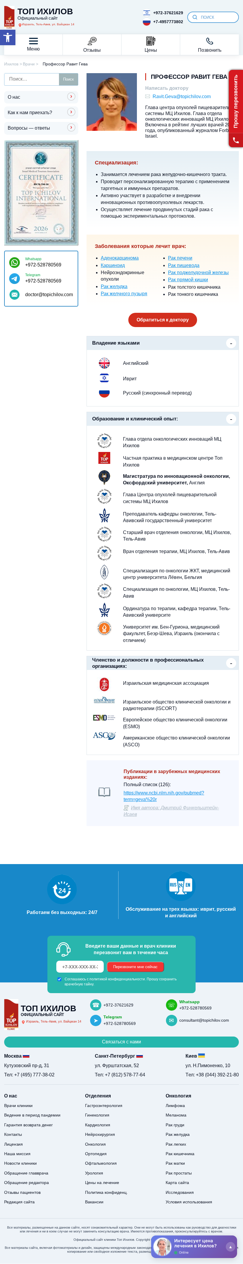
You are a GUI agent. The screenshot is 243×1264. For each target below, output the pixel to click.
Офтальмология (101, 1163)
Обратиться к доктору (163, 319)
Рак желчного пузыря (124, 293)
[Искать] (195, 17)
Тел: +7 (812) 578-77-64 (120, 1074)
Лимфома (175, 1105)
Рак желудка (114, 286)
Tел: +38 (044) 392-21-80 (212, 1074)
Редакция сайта (19, 1201)
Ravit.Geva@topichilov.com (182, 96)
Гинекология (97, 1115)
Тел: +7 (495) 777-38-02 (29, 1074)
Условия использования (189, 1201)
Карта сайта (177, 1182)
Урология (94, 1173)
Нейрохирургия (100, 1134)
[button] (7, 37)
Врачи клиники (18, 1105)
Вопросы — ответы (29, 128)
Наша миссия (17, 1153)
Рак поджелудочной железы (198, 272)
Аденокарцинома (120, 257)
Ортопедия (96, 1153)
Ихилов (11, 64)
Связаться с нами (121, 1041)
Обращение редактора (26, 1182)
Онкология (95, 1144)
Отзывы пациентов (22, 1192)
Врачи (29, 64)
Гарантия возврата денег (28, 1124)
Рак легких (176, 1144)
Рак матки (175, 1163)
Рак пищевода (183, 265)
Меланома (176, 1115)
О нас (14, 97)
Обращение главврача (26, 1173)
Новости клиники (20, 1163)
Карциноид (113, 265)
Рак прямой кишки (188, 279)
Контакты (13, 1134)
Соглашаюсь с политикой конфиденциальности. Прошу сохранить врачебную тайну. (121, 981)
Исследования (180, 1192)
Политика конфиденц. (106, 1192)
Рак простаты (179, 1173)
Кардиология (97, 1124)
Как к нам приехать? (30, 112)
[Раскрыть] (230, 1247)
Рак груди (175, 1124)
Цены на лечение (102, 1182)
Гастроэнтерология (103, 1105)
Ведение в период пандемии (32, 1115)
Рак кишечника (180, 1153)
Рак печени (180, 257)
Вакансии (94, 1201)
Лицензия (13, 1144)
